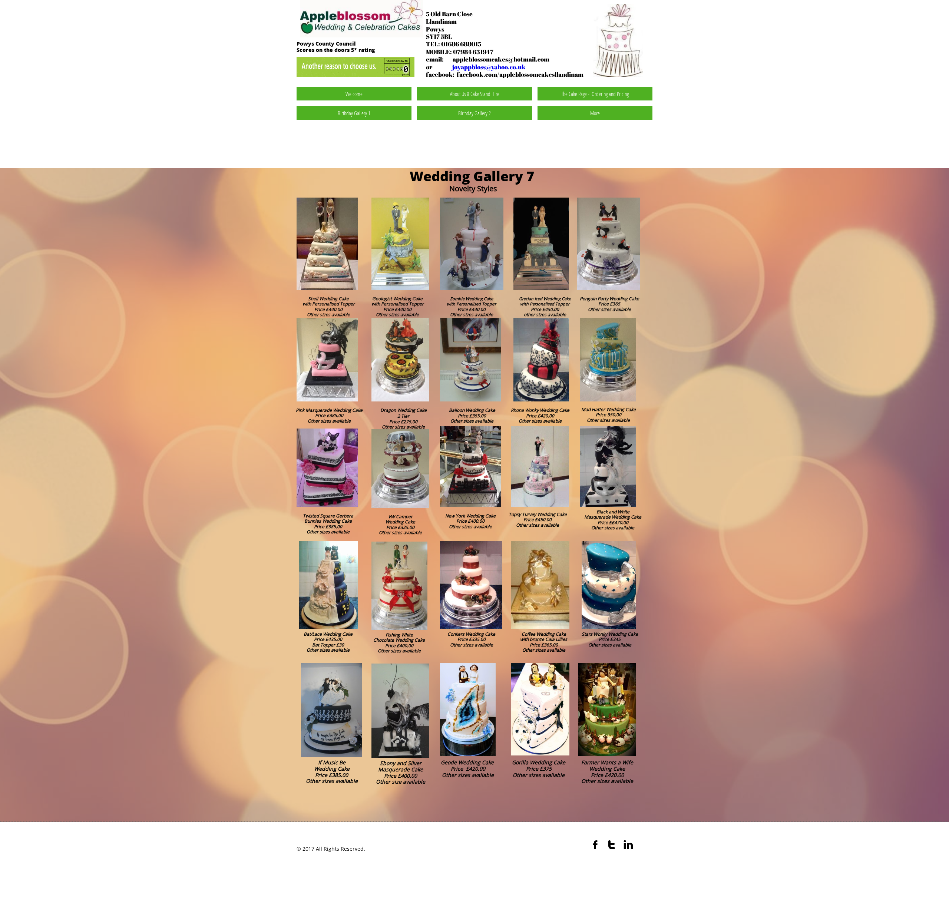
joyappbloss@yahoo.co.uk (489, 67)
